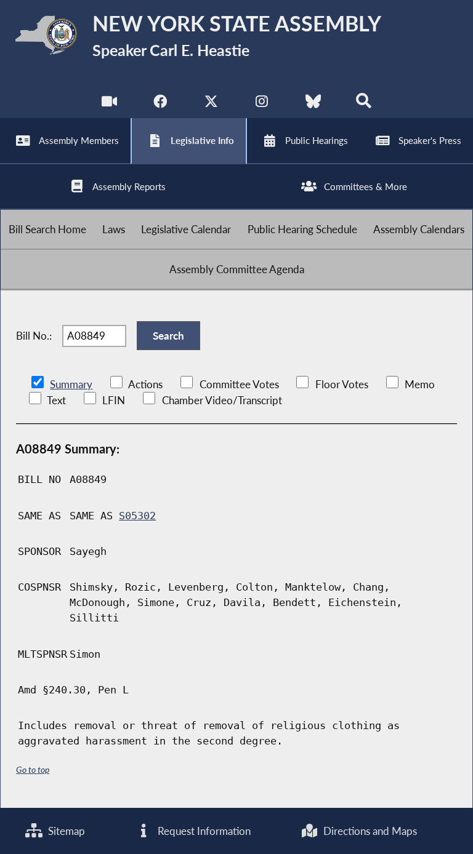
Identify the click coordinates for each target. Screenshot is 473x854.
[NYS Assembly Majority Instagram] (262, 104)
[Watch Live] (109, 104)
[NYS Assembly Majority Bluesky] (313, 104)
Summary (71, 384)
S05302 (137, 515)
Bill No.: (34, 335)
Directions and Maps (369, 830)
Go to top (32, 769)
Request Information (203, 830)
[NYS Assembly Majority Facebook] (160, 104)
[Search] (364, 104)
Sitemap (65, 830)
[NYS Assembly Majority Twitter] (211, 104)
